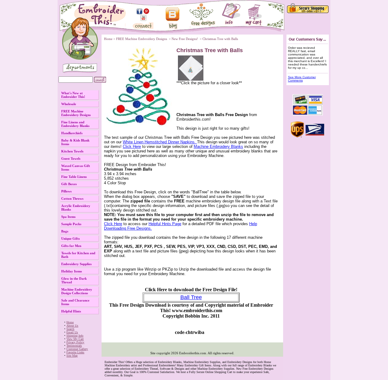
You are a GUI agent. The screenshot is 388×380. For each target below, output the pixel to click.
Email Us (72, 332)
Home (70, 322)
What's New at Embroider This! (73, 94)
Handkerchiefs (71, 133)
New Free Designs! (185, 39)
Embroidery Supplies (76, 264)
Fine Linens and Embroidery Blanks (75, 124)
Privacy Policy (75, 342)
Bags (64, 231)
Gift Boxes (69, 184)
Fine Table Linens (74, 176)
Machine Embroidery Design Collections (76, 291)
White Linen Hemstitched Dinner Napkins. (160, 142)
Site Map (72, 355)
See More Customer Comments (302, 78)
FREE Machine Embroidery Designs (76, 113)
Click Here (132, 146)
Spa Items (68, 216)
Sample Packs (71, 224)
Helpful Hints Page (165, 224)
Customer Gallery (77, 349)
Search (70, 329)
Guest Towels (70, 158)
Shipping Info (74, 335)
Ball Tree (191, 297)
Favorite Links (75, 352)
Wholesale (68, 104)
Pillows (66, 191)
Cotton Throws (72, 198)
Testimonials (74, 345)
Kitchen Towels (72, 151)
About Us (72, 325)
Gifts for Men (71, 246)
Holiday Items (71, 271)
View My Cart (75, 339)
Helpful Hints (71, 311)
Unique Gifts (70, 238)
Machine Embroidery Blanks (218, 146)
